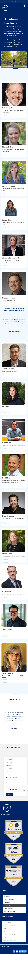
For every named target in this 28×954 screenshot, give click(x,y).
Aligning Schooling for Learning (10, 940)
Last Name (8, 765)
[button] (2, 326)
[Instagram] (22, 951)
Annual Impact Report (8, 908)
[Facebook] (20, 951)
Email (7, 771)
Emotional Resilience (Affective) (10, 934)
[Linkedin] (14, 951)
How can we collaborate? (11, 777)
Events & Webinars (8, 902)
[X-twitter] (25, 951)
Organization (7, 896)
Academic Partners (8, 905)
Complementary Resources (9, 911)
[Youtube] (17, 951)
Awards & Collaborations (9, 899)
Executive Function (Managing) (10, 925)
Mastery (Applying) (7, 928)
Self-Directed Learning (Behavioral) (10, 937)
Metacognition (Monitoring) (9, 931)
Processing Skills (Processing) (9, 922)
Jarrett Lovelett (8, 369)
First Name (8, 759)
